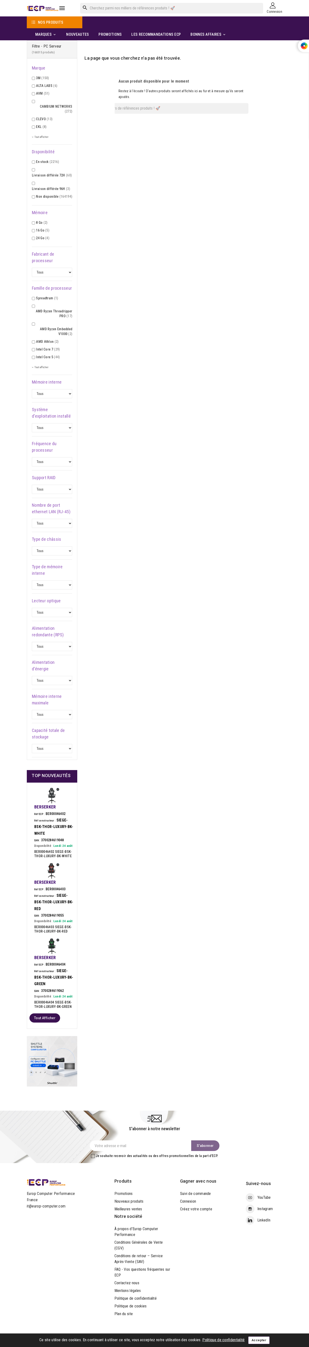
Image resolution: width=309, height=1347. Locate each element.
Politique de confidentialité (135, 1298)
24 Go (42, 238)
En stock (47, 162)
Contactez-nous (126, 1283)
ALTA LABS (46, 86)
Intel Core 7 (48, 349)
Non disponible (54, 196)
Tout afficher (45, 1018)
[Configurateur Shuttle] (52, 1061)
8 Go (41, 222)
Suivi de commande (195, 1193)
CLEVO (44, 119)
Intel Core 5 (48, 357)
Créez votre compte (196, 1209)
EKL (41, 127)
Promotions (123, 1193)
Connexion (188, 1201)
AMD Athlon (47, 342)
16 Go (42, 230)
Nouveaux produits (129, 1201)
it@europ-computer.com (46, 1206)
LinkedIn (263, 1220)
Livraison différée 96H (51, 189)
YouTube (264, 1197)
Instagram (265, 1209)
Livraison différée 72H (52, 175)
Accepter (259, 1340)
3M (42, 78)
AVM (42, 93)
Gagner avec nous (198, 1181)
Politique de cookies (130, 1306)
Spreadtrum (47, 298)
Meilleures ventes (128, 1209)
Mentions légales (127, 1290)
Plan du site (123, 1314)
